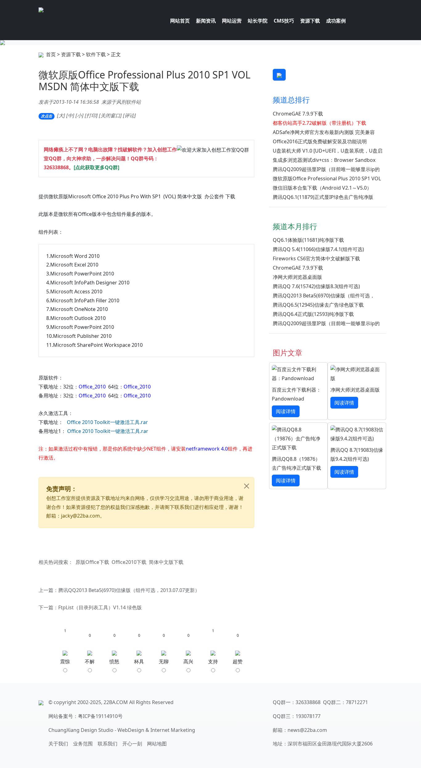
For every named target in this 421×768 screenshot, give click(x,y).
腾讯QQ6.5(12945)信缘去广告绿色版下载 (318, 304)
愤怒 (114, 661)
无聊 (164, 661)
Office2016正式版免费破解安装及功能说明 (320, 141)
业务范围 (83, 743)
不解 (90, 661)
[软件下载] (210, 42)
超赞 (238, 661)
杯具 (139, 661)
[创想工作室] (41, 9)
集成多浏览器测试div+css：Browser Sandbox (324, 160)
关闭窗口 (110, 115)
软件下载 (96, 54)
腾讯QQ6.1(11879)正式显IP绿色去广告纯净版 (323, 197)
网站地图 (157, 743)
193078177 (308, 716)
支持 (213, 661)
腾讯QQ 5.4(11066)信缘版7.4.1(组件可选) (318, 249)
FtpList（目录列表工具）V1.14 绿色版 (100, 607)
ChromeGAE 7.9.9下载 (298, 113)
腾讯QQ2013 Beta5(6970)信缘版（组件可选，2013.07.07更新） (129, 590)
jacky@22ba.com (80, 515)
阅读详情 (286, 411)
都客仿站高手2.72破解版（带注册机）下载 (319, 123)
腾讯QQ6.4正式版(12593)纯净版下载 (313, 314)
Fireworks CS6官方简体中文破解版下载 (316, 258)
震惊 (65, 661)
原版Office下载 (92, 562)
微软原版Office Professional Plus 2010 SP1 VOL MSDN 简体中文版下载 (145, 80)
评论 (129, 115)
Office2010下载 (129, 562)
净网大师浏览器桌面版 (297, 277)
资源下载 (71, 54)
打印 (91, 115)
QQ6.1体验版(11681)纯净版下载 (308, 240)
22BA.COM (116, 702)
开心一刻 (132, 743)
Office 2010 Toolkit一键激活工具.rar (107, 422)
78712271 (357, 702)
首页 (51, 54)
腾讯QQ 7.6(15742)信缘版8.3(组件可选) (316, 286)
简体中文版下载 (166, 562)
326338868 (56, 167)
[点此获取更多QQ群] (96, 167)
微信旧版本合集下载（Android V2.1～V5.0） (322, 187)
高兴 (188, 661)
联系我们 (107, 743)
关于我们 (58, 743)
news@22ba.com (307, 730)
